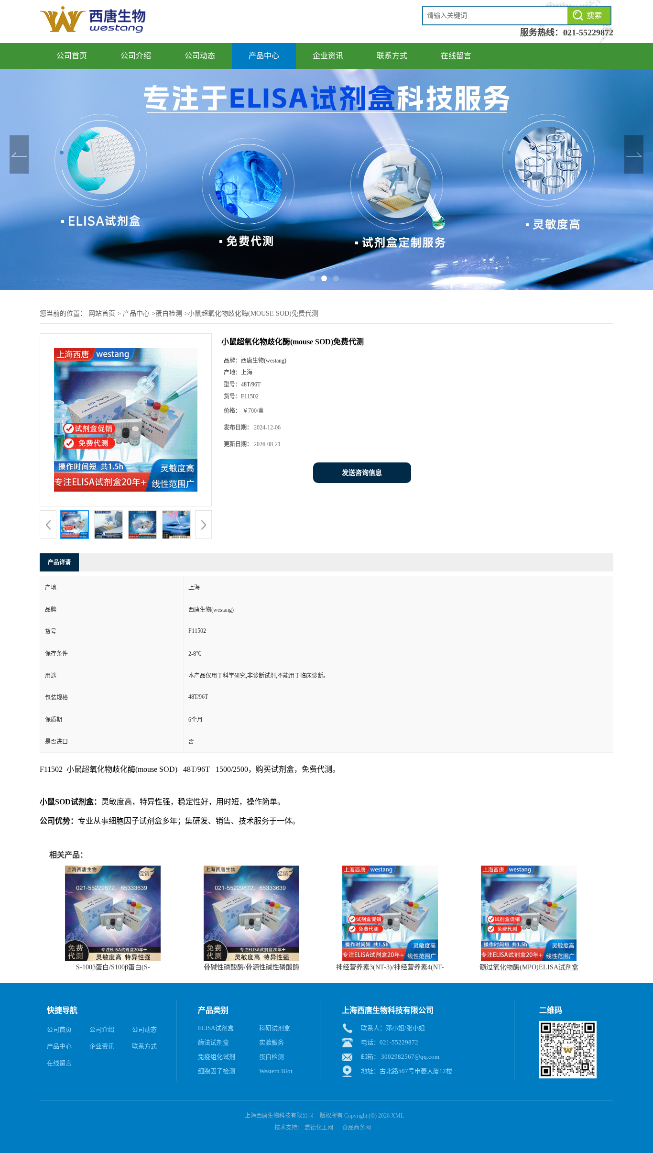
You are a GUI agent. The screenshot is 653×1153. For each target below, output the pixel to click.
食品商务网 (356, 1127)
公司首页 (71, 56)
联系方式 (392, 56)
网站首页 (101, 313)
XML (397, 1115)
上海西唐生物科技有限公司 (279, 1115)
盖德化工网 (319, 1127)
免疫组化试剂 (216, 1056)
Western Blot (276, 1071)
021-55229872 (588, 32)
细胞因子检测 (216, 1071)
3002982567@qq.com (410, 1056)
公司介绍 (135, 56)
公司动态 (200, 56)
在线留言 (456, 56)
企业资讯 (328, 56)
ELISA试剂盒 (216, 1028)
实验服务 (271, 1042)
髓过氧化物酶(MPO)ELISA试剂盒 (528, 967)
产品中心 (264, 56)
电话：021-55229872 (389, 1042)
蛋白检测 (168, 313)
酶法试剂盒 (213, 1042)
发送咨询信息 (362, 472)
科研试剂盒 (274, 1028)
